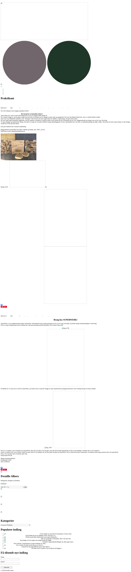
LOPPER (39, 316)
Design (36, 108)
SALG (51, 316)
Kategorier (4, 525)
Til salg (6, 90)
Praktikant (71, 108)
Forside (6, 89)
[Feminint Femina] (9, 537)
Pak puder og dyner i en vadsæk (33, 542)
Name (2, 557)
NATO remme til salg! (25, 548)
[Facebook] (65, 305)
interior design (58, 108)
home (40, 108)
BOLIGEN (30, 108)
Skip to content (5, 1)
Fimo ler (13, 545)
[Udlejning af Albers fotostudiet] (13, 538)
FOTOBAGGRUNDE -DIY (13, 546)
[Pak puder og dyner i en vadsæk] (14, 542)
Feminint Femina (20, 537)
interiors (65, 108)
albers (8, 108)
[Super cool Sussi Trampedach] (13, 534)
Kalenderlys (16, 540)
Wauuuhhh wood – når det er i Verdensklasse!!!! (30, 103)
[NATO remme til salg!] (11, 548)
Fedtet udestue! (9, 543)
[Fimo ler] (7, 545)
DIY (26, 316)
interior (51, 108)
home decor (45, 108)
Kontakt (6, 94)
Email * (3, 561)
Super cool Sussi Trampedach (31, 534)
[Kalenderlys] (8, 540)
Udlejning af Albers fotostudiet (32, 538)
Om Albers (7, 92)
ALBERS (23, 108)
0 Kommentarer (78, 108)
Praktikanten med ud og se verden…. (23, 311)
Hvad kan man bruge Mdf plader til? (15, 535)
